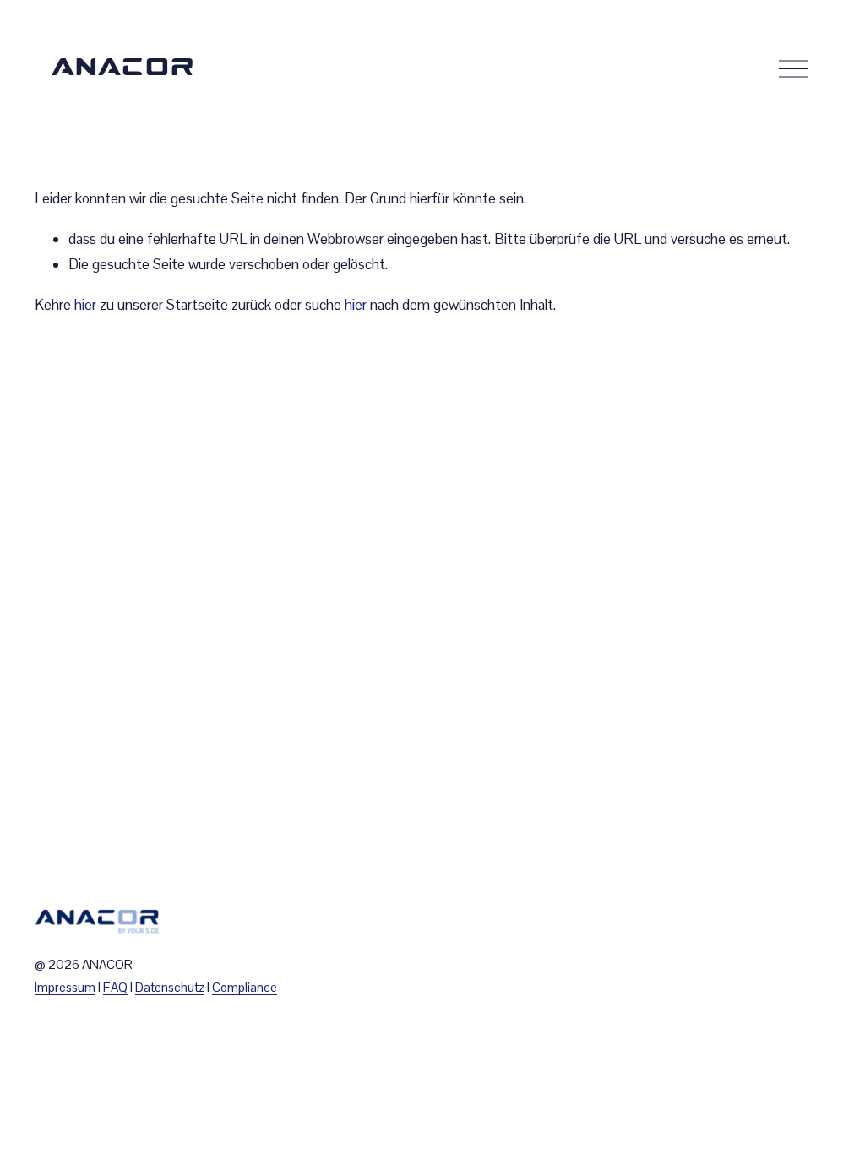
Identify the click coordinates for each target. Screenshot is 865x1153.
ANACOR (123, 67)
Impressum (65, 987)
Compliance (244, 987)
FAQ (115, 987)
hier (85, 304)
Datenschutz (169, 987)
